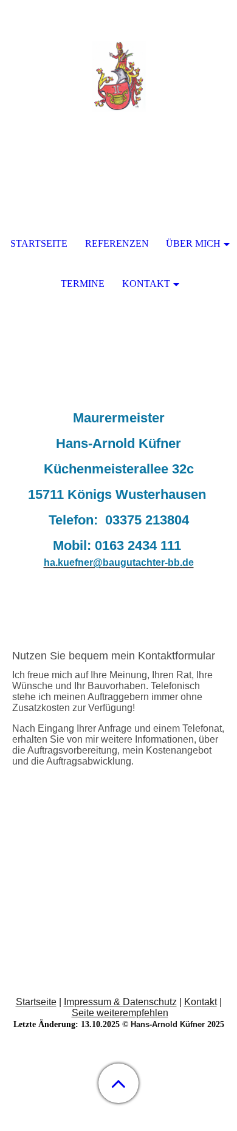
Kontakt (200, 1002)
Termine (83, 283)
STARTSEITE (38, 243)
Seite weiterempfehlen (120, 1013)
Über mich (193, 243)
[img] (118, 76)
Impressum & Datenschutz (120, 1002)
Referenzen (117, 243)
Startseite (36, 1002)
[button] (118, 1083)
